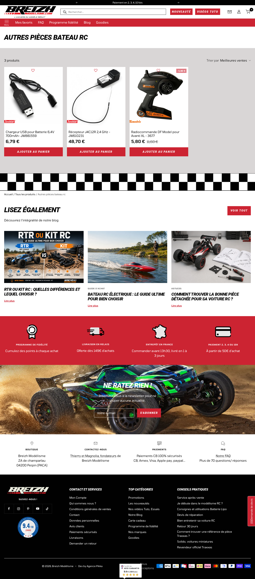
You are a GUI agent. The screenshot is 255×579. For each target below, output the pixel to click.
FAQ (41, 22)
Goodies (102, 22)
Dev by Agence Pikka (90, 566)
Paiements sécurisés (83, 532)
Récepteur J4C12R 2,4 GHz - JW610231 (89, 134)
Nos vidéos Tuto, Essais (144, 509)
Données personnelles (84, 520)
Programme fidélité (63, 22)
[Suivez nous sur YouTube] (37, 508)
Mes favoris (23, 22)
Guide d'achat (96, 288)
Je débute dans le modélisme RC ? (200, 503)
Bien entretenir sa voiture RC (196, 520)
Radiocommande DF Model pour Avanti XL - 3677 (155, 134)
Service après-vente (190, 497)
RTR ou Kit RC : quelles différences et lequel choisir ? (42, 292)
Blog (87, 22)
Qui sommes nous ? (82, 503)
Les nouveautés (138, 503)
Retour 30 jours (187, 526)
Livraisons (76, 537)
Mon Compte (77, 497)
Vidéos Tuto (207, 11)
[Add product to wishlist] (33, 70)
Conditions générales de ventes (90, 509)
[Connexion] (238, 11)
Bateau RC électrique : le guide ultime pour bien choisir (126, 296)
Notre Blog (135, 514)
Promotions (136, 497)
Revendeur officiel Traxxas (194, 547)
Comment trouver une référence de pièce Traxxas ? (204, 533)
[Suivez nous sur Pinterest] (28, 508)
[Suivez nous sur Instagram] (18, 508)
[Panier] (248, 11)
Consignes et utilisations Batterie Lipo (202, 509)
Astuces (176, 288)
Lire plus (9, 300)
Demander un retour (83, 543)
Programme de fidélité (143, 526)
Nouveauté (181, 11)
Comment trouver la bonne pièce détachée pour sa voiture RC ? (205, 296)
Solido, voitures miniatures (195, 541)
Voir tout (239, 210)
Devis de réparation (190, 514)
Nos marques (137, 532)
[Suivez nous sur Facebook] (9, 508)
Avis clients (76, 526)
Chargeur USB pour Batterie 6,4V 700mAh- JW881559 (30, 134)
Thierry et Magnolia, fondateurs (93, 456)
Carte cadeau (137, 520)
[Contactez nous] (229, 11)
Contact (74, 514)
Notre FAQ (223, 456)
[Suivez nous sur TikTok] (47, 508)
